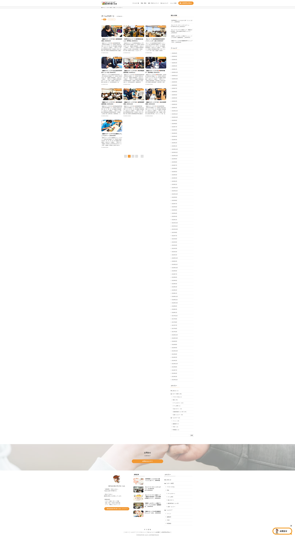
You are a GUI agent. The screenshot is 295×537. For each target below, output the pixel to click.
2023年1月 (174, 184)
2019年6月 (174, 277)
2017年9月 (174, 318)
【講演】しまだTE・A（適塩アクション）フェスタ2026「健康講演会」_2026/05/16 (181, 36)
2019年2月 (174, 290)
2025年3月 (174, 101)
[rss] (150, 529)
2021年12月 (175, 222)
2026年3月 (174, 62)
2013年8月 (174, 367)
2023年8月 (174, 162)
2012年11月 (175, 379)
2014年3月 (174, 357)
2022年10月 (175, 194)
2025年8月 (174, 85)
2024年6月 (174, 130)
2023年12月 (175, 149)
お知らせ (175, 390)
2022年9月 (174, 197)
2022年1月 (174, 219)
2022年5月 (174, 210)
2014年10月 (175, 351)
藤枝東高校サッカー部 (179, 411)
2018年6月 (174, 306)
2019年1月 (174, 293)
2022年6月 (174, 206)
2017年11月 (175, 315)
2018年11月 (175, 299)
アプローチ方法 (177, 397)
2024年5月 (174, 133)
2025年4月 (174, 98)
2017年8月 (174, 322)
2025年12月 (175, 72)
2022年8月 (174, 200)
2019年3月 (174, 286)
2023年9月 (174, 158)
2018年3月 (174, 309)
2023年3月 (174, 178)
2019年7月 (174, 274)
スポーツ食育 (177, 393)
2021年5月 (174, 242)
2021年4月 (174, 245)
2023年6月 (174, 168)
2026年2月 (174, 66)
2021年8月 (174, 232)
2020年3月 (174, 261)
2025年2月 (174, 104)
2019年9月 (174, 270)
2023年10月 (175, 155)
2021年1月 (174, 254)
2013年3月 (174, 376)
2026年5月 (174, 56)
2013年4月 (174, 373)
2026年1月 (174, 69)
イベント (176, 420)
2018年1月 (174, 312)
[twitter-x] (146, 529)
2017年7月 (174, 325)
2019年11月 (175, 264)
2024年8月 (174, 123)
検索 (192, 435)
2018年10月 (175, 302)
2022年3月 (174, 216)
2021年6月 (174, 238)
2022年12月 (175, 187)
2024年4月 (174, 136)
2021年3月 (174, 248)
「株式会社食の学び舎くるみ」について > (117, 508)
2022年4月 (174, 213)
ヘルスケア (176, 417)
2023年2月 (174, 181)
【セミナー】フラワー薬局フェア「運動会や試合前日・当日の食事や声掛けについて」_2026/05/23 (181, 31)
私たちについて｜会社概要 (154, 532)
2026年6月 (174, 53)
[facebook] (144, 529)
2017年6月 (174, 328)
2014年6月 (174, 354)
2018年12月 (175, 296)
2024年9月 (174, 120)
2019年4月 (174, 283)
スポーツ (127, 532)
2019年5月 (174, 280)
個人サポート (177, 408)
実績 (104, 19)
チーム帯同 (176, 405)
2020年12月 (175, 258)
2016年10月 (175, 338)
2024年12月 (175, 110)
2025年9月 (174, 82)
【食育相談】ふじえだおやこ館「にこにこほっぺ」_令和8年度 (181, 21)
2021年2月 (174, 251)
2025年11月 (175, 75)
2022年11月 (175, 190)
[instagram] (148, 529)
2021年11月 (175, 226)
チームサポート (178, 402)
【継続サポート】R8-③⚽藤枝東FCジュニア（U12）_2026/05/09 (182, 41)
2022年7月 (174, 203)
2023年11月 (175, 152)
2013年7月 (174, 370)
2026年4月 (174, 59)
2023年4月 (174, 174)
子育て (175, 426)
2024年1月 (174, 146)
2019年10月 (175, 267)
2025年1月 (174, 107)
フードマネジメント (141, 532)
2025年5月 (174, 94)
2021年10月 (175, 229)
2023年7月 (174, 165)
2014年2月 (174, 360)
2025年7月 (174, 88)
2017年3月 (174, 331)
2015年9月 (174, 347)
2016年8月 (174, 344)
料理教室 (176, 429)
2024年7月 (174, 126)
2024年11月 (175, 114)
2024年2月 (174, 142)
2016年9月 (174, 341)
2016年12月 (175, 334)
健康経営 (176, 423)
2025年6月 (174, 91)
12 (142, 156)
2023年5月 (174, 171)
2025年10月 (175, 78)
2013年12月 (175, 363)
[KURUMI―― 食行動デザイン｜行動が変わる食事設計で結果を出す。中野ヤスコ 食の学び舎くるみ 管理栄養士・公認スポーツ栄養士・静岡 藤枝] (109, 3)
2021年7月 (174, 235)
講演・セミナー (178, 414)
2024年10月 (175, 117)
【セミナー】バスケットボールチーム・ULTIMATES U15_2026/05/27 (180, 25)
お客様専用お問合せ (165, 532)
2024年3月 (174, 139)
